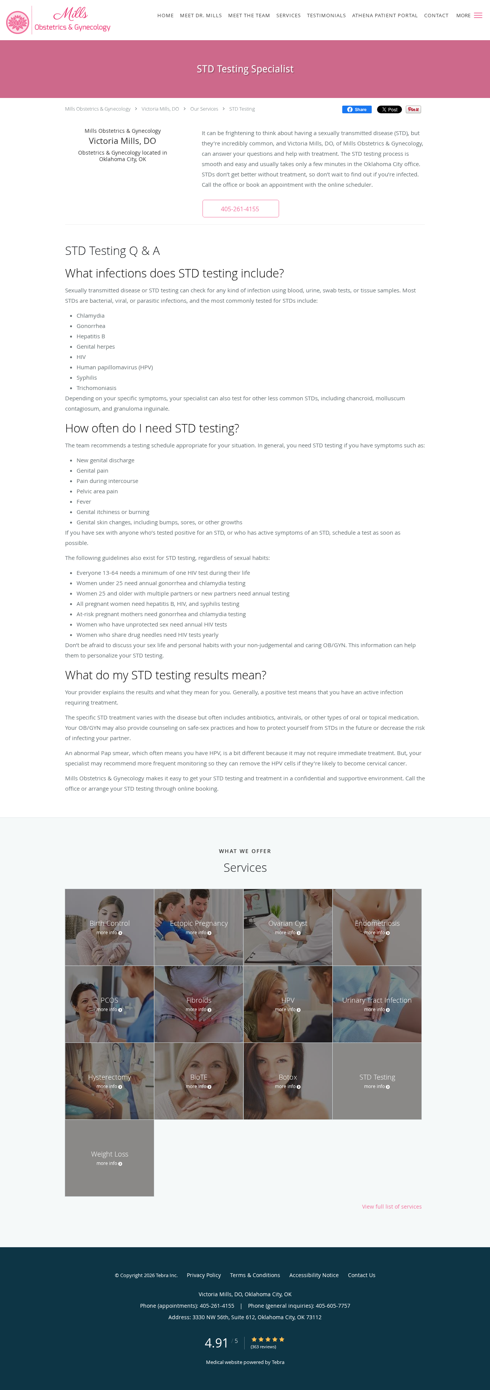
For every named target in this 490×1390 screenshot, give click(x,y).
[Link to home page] (57, 20)
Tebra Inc (166, 1275)
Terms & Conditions (255, 1275)
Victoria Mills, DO (160, 108)
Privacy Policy (204, 1275)
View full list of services (392, 1206)
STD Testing (242, 108)
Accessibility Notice (314, 1275)
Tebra (278, 1362)
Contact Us (362, 1275)
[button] (478, 15)
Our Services (204, 108)
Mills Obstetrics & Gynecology (98, 108)
